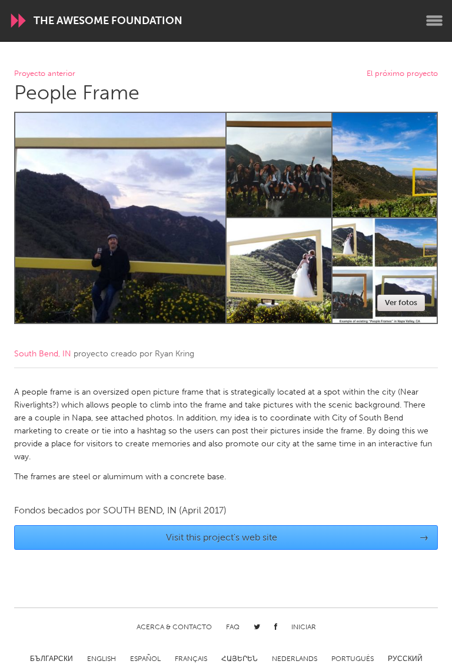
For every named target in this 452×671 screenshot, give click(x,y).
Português (352, 659)
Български (51, 659)
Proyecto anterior (44, 74)
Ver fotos (401, 302)
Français (191, 659)
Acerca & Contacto (174, 627)
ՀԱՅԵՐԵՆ (239, 659)
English (101, 659)
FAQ (233, 627)
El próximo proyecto (402, 74)
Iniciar (303, 627)
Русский (405, 659)
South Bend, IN (42, 354)
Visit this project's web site (297, 537)
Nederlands (294, 659)
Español (145, 659)
